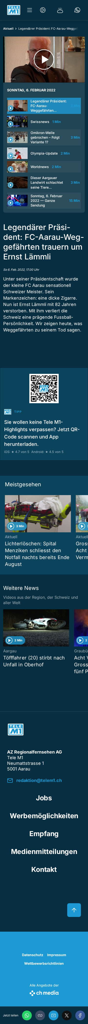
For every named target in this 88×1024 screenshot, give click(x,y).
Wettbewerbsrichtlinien (44, 963)
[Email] (53, 1015)
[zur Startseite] (14, 10)
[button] (40, 1015)
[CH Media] (44, 992)
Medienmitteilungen (44, 851)
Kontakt (43, 869)
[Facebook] (80, 1015)
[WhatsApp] (27, 1015)
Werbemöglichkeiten (44, 816)
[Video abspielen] (44, 60)
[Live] (43, 10)
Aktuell (8, 28)
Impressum (56, 955)
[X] (67, 1015)
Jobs (44, 798)
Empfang (44, 833)
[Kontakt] (77, 10)
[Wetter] (60, 10)
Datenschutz (32, 955)
